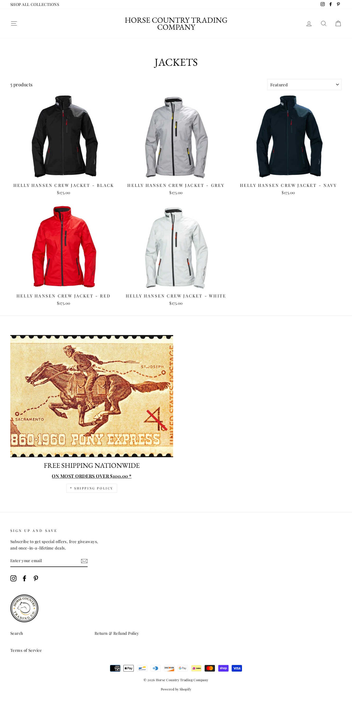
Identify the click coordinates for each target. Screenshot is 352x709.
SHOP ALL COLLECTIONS (34, 4)
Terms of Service (26, 650)
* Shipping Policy (91, 488)
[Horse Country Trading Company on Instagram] (13, 578)
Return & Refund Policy (117, 633)
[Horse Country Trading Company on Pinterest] (36, 578)
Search (16, 633)
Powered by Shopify (176, 689)
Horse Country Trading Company (176, 23)
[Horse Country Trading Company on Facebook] (24, 578)
